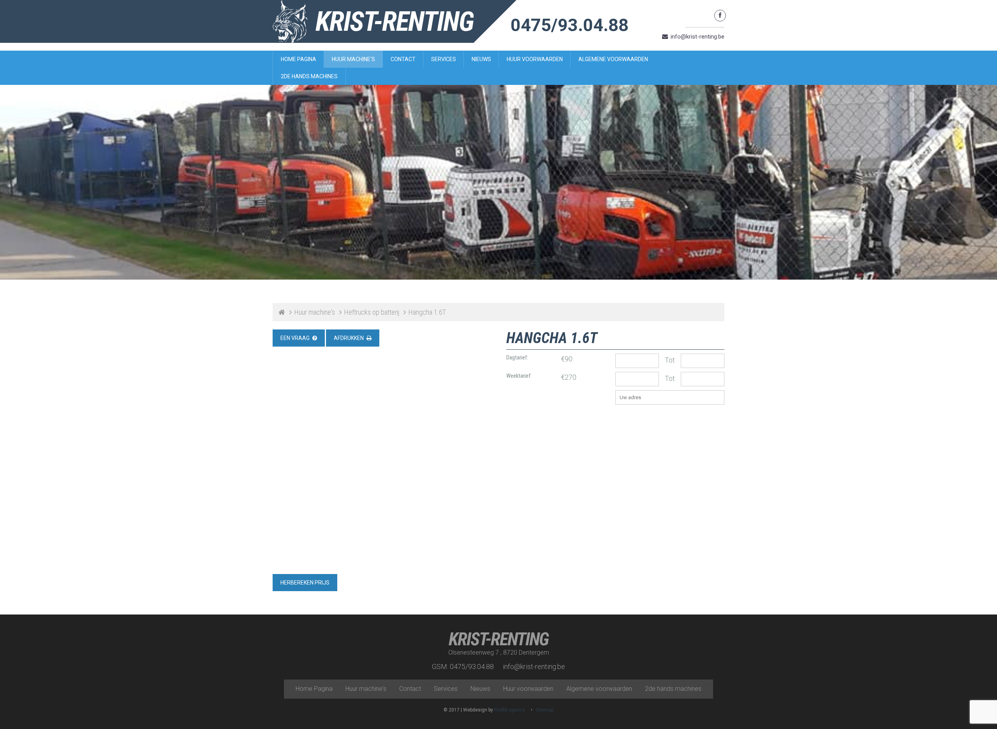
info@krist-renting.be (697, 36)
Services (443, 59)
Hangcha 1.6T (427, 312)
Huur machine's (353, 59)
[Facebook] (720, 15)
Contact (403, 59)
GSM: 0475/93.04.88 (463, 666)
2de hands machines (309, 76)
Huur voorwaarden (535, 59)
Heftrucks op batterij (371, 312)
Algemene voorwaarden (613, 59)
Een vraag (295, 338)
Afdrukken (349, 338)
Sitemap (544, 710)
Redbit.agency (509, 710)
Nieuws (481, 59)
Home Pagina (298, 59)
